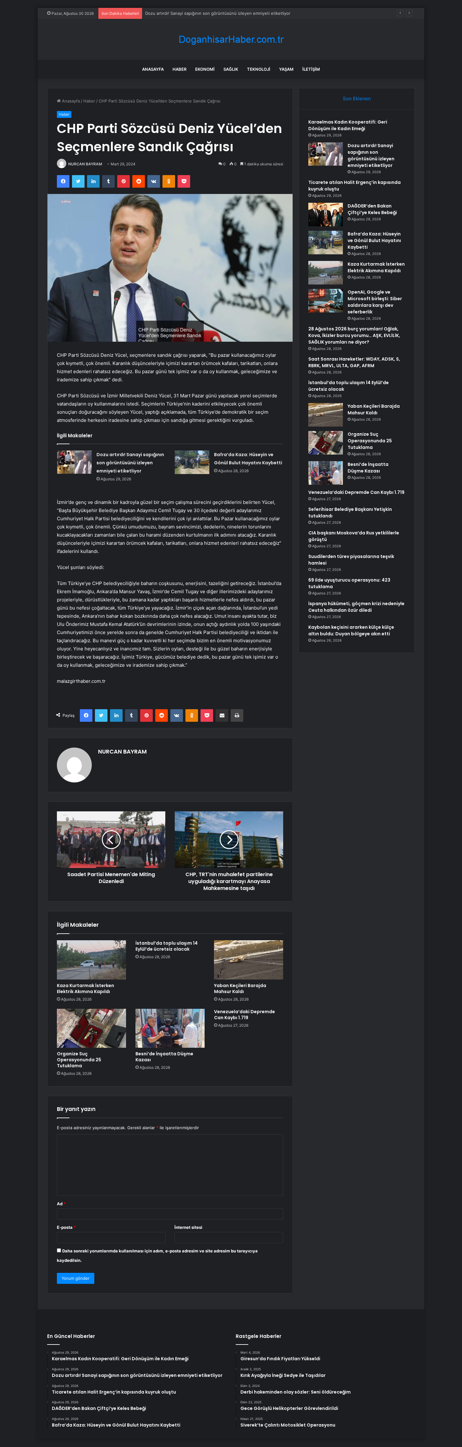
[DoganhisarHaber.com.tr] (231, 39)
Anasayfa (153, 69)
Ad (61, 1203)
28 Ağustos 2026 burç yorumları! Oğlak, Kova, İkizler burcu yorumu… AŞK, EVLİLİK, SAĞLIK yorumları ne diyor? (354, 335)
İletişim (311, 69)
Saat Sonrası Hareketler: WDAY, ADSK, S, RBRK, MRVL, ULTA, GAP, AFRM (354, 362)
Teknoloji (258, 69)
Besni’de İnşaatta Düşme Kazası (164, 1057)
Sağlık (230, 69)
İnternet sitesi (188, 1227)
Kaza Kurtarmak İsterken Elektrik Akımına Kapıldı (85, 988)
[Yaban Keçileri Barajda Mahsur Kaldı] (248, 959)
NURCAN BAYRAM (85, 164)
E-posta (66, 1227)
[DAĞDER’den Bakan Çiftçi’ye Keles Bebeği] (325, 214)
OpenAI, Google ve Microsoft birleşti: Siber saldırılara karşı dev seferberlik (375, 302)
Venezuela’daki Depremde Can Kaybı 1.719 (244, 1014)
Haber (179, 69)
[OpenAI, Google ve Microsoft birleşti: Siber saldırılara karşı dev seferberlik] (325, 300)
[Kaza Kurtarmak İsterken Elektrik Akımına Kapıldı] (91, 959)
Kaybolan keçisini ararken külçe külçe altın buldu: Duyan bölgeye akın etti (351, 630)
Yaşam (286, 69)
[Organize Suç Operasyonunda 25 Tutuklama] (91, 1028)
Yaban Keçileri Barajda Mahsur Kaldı (240, 988)
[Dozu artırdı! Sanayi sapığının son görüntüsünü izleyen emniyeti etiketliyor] (74, 461)
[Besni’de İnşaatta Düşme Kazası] (170, 1028)
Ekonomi (205, 69)
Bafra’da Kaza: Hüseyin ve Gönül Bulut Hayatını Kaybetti (374, 240)
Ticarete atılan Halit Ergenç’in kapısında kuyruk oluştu (197, 13)
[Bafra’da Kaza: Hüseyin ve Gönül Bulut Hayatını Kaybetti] (192, 462)
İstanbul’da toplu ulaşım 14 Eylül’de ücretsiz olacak (166, 946)
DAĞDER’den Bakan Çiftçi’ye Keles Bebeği (372, 209)
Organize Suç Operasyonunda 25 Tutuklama (79, 1060)
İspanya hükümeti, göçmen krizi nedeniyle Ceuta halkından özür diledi (356, 606)
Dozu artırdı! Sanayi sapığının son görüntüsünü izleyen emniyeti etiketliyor (130, 462)
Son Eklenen (357, 99)
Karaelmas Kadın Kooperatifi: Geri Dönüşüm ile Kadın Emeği (347, 125)
